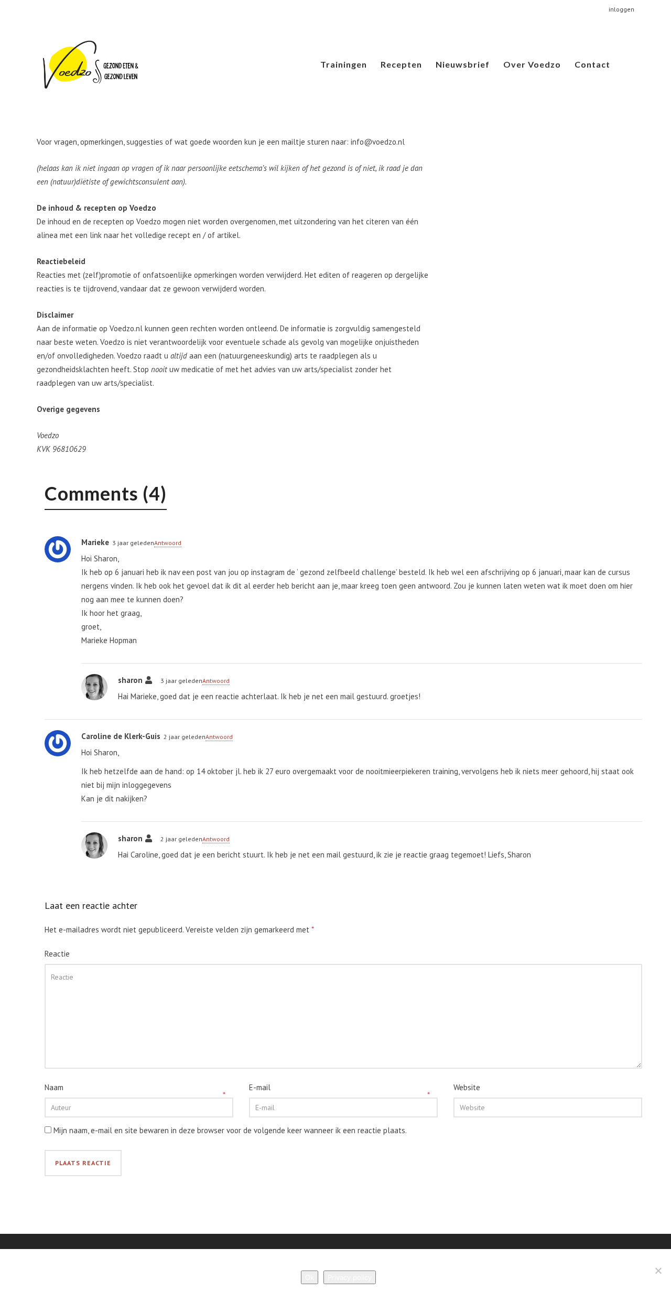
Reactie (57, 954)
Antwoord (167, 543)
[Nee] (658, 1270)
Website (466, 1087)
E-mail (259, 1087)
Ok (309, 1277)
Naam (54, 1087)
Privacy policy (350, 1277)
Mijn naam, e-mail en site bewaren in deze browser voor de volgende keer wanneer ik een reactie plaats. (230, 1130)
